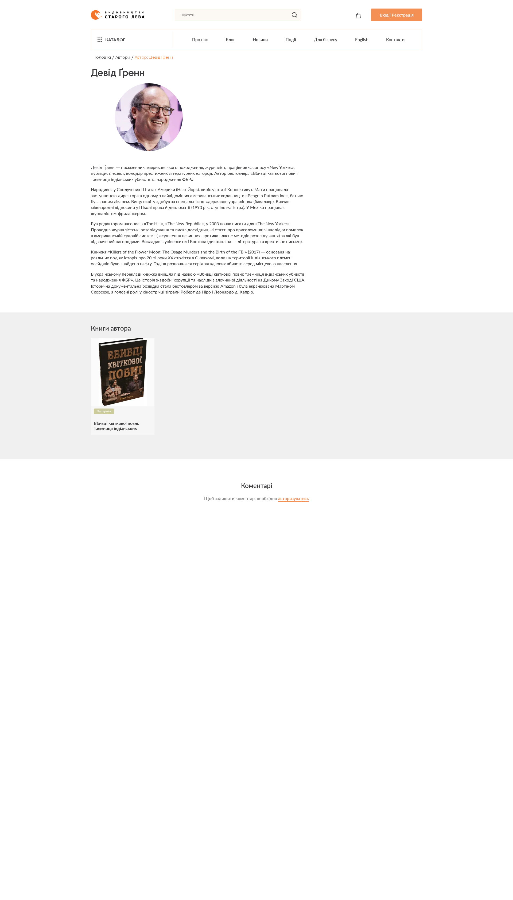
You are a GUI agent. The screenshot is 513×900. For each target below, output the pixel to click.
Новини (260, 39)
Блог (230, 39)
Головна (103, 57)
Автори (122, 57)
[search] (294, 15)
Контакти (395, 39)
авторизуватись (293, 498)
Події (291, 39)
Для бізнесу (325, 39)
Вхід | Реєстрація (397, 14)
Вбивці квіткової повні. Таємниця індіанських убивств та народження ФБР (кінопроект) (122, 426)
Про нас (200, 39)
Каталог (115, 39)
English (361, 39)
